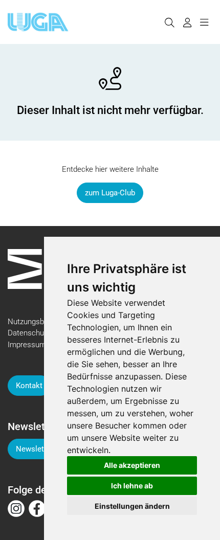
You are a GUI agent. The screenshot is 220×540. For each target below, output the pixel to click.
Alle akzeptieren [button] (132, 465)
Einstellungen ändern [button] (132, 506)
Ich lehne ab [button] (132, 485)
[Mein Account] (187, 22)
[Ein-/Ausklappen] (203, 22)
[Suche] (169, 22)
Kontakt (29, 385)
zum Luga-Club (110, 192)
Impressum (27, 344)
